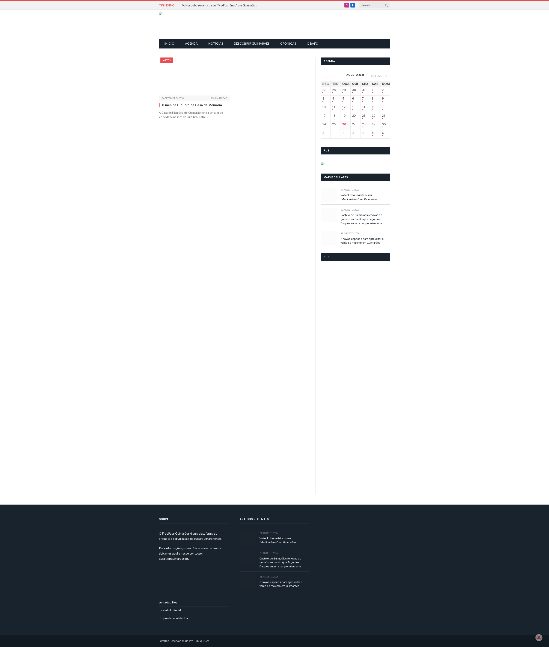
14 (363, 107)
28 (334, 90)
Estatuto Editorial (170, 610)
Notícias (215, 43)
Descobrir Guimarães (252, 43)
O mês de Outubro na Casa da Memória (192, 105)
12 (343, 107)
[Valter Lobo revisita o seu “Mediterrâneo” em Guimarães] (329, 195)
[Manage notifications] (538, 637)
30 (354, 90)
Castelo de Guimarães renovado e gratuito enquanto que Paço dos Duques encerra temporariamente (361, 219)
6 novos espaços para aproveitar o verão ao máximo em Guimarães (362, 241)
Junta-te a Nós (168, 602)
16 (383, 107)
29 (344, 90)
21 (363, 115)
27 (324, 90)
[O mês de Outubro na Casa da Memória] (194, 76)
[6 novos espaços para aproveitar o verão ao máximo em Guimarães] (329, 238)
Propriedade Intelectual (174, 618)
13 (354, 107)
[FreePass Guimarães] (179, 24)
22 (373, 115)
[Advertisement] (277, 23)
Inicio (169, 43)
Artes (166, 60)
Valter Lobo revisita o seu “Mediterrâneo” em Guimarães (219, 5)
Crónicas (288, 43)
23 (384, 115)
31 (363, 90)
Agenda (191, 43)
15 (373, 107)
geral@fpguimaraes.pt (173, 558)
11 (333, 107)
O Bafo (312, 43)
